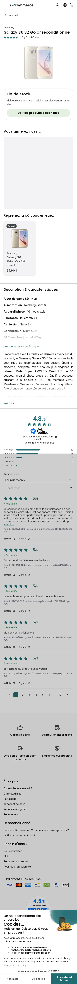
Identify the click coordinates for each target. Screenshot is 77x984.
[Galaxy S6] (19, 238)
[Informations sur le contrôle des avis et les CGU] (55, 436)
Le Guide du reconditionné (19, 835)
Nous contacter (13, 851)
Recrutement (11, 814)
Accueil (13, 15)
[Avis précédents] (10, 694)
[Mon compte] (65, 5)
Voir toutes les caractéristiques (22, 346)
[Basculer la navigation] (5, 5)
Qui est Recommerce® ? (18, 788)
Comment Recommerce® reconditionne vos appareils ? (36, 830)
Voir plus (9, 403)
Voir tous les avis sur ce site (39, 443)
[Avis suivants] (67, 695)
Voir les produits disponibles (38, 113)
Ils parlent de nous (14, 803)
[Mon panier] (72, 5)
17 (60, 694)
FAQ (6, 856)
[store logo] (22, 5)
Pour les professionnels (18, 866)
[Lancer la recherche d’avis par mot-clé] (71, 488)
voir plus (9, 524)
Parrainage (10, 798)
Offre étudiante (12, 793)
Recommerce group (15, 809)
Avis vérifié (12, 503)
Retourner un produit (16, 861)
